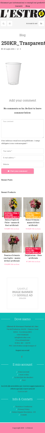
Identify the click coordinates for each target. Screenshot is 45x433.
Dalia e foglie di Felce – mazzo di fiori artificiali (12, 222)
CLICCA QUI (22, 391)
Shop (28, 6)
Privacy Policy (24, 409)
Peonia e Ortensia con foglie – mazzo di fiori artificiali (12, 258)
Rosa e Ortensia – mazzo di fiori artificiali (33, 222)
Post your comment (18, 171)
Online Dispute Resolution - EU (24, 412)
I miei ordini (24, 374)
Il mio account (23, 372)
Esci (24, 380)
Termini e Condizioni (23, 406)
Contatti (18, 6)
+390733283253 (22, 335)
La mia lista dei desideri (23, 377)
